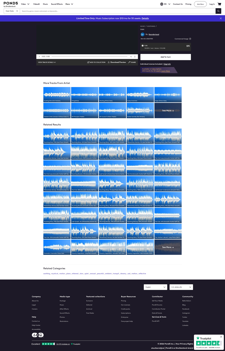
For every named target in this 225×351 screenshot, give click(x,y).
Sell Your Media (157, 301)
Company (36, 296)
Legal (34, 305)
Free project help (127, 321)
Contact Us (178, 4)
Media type (65, 296)
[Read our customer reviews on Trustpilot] (210, 342)
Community (187, 296)
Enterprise (124, 317)
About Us (35, 301)
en (165, 4)
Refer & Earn (186, 301)
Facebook (185, 309)
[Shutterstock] (158, 348)
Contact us (36, 321)
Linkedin (185, 325)
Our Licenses (125, 305)
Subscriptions (126, 313)
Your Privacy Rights (184, 344)
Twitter (184, 317)
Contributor (157, 296)
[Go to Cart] (219, 4)
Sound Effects (57, 5)
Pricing (188, 4)
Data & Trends (157, 313)
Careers (34, 309)
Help (34, 317)
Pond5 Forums (157, 305)
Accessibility (36, 329)
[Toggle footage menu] (28, 4)
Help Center (36, 325)
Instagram (186, 313)
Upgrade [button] (167, 64)
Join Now (200, 4)
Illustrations (64, 321)
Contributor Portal (158, 309)
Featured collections (95, 296)
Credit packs (125, 309)
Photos (62, 317)
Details (145, 18)
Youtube (185, 321)
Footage (63, 301)
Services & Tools (159, 317)
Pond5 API (155, 321)
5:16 (154, 47)
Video (23, 4)
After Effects (64, 309)
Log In (212, 4)
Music (62, 305)
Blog (184, 305)
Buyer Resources (128, 296)
